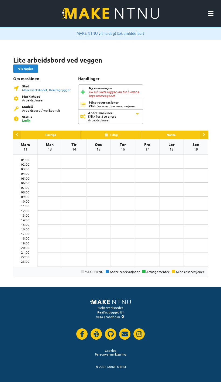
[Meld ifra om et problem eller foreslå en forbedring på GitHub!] (110, 334)
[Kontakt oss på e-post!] (125, 334)
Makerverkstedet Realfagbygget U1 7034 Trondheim (109, 312)
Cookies (110, 350)
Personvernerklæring (110, 354)
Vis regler (25, 68)
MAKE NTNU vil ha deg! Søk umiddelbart (110, 33)
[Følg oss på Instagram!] (139, 334)
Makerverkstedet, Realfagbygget (46, 90)
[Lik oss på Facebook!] (82, 334)
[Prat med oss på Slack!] (96, 334)
